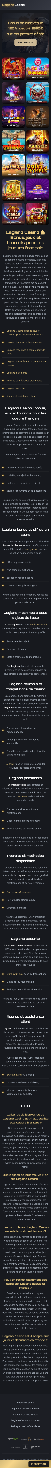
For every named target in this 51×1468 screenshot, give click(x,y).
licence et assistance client (21, 396)
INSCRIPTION (25, 42)
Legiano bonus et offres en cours (24, 342)
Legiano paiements (17, 372)
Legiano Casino (25, 1402)
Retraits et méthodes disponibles (24, 380)
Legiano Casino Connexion (25, 1408)
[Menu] (46, 5)
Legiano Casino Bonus (25, 1414)
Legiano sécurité (16, 388)
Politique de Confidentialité (25, 1426)
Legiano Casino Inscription (25, 1420)
